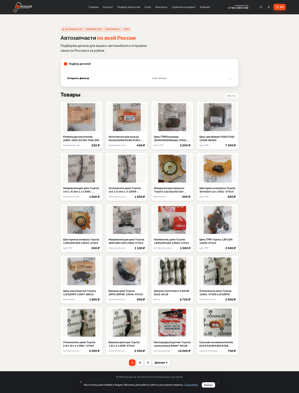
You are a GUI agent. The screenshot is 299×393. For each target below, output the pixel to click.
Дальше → (161, 362)
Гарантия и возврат (184, 7)
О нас (148, 7)
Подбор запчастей (128, 7)
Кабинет (205, 7)
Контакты (161, 7)
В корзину (92, 145)
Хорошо (208, 385)
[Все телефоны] (254, 7)
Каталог (108, 7)
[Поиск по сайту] (261, 7)
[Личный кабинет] (269, 7)
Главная (94, 7)
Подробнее (191, 385)
